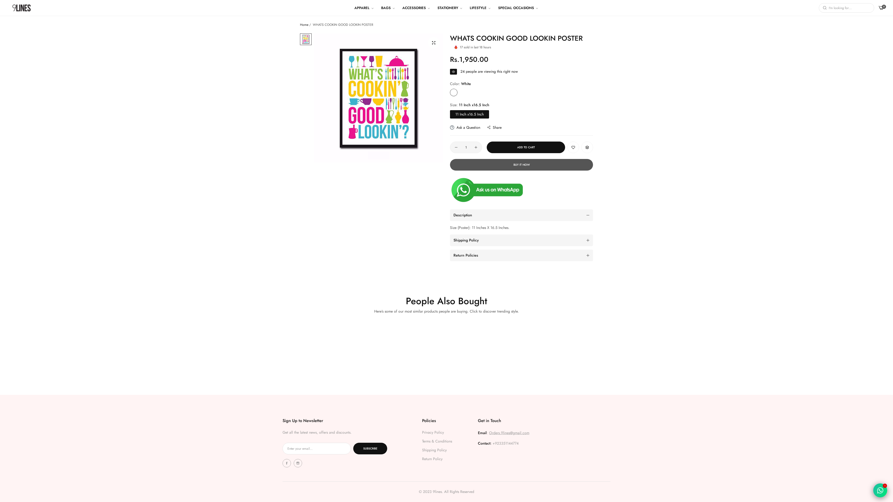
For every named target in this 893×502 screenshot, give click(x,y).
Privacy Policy (433, 432)
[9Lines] (21, 8)
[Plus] (476, 147)
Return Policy (432, 459)
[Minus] (456, 147)
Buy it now (521, 165)
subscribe (370, 448)
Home (304, 24)
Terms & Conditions (437, 441)
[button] (573, 147)
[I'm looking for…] (823, 8)
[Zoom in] (434, 43)
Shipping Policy (434, 450)
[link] (364, 8)
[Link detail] (287, 463)
